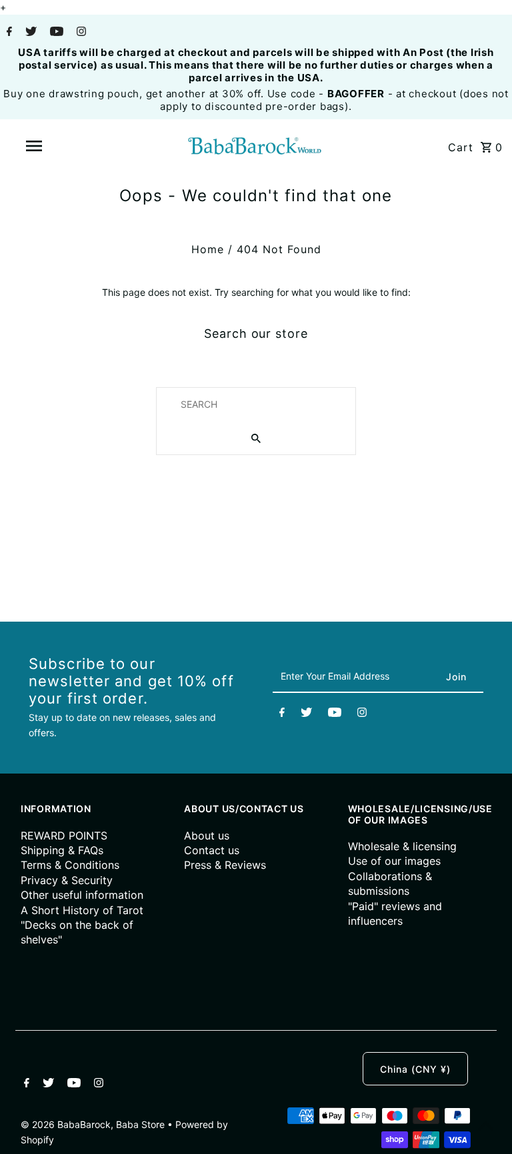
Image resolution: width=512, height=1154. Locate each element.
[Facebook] (7, 32)
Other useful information (82, 894)
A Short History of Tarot (82, 910)
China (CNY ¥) (415, 1069)
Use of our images (394, 860)
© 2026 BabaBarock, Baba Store (94, 1124)
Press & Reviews (225, 864)
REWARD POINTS (64, 835)
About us (206, 835)
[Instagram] (79, 32)
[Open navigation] (59, 146)
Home (207, 249)
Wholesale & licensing (402, 846)
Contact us (211, 850)
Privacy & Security (67, 880)
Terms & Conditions (70, 864)
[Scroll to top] (485, 1127)
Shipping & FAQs (62, 850)
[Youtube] (55, 32)
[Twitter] (29, 32)
